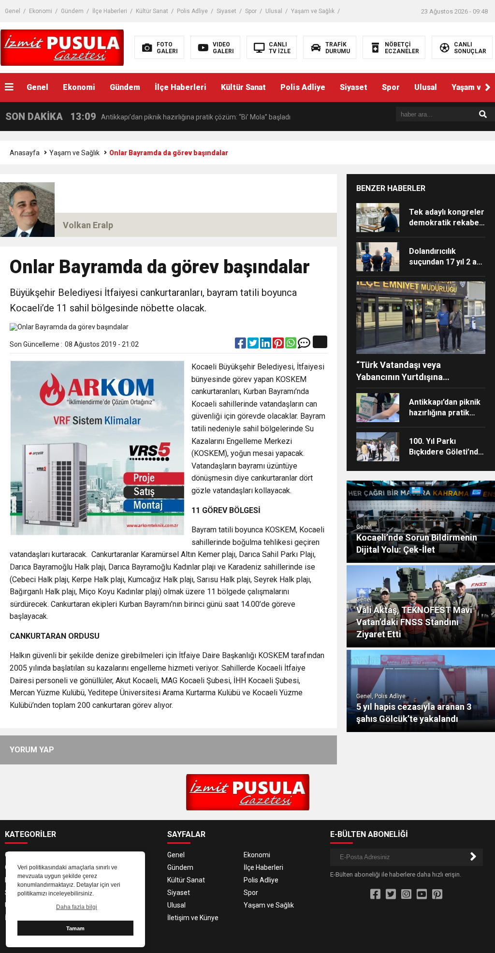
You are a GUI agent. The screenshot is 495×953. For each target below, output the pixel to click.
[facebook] (241, 345)
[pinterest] (279, 345)
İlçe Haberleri (109, 11)
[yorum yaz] (304, 345)
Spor (251, 11)
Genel (12, 11)
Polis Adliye (192, 11)
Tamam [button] (75, 928)
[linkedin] (266, 345)
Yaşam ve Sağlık (313, 11)
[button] (487, 87)
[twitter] (254, 345)
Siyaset (226, 11)
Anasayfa (25, 153)
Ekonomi (40, 11)
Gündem (72, 11)
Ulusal (273, 11)
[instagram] (406, 894)
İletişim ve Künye (192, 918)
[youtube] (422, 894)
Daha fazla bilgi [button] (76, 907)
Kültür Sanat (152, 11)
